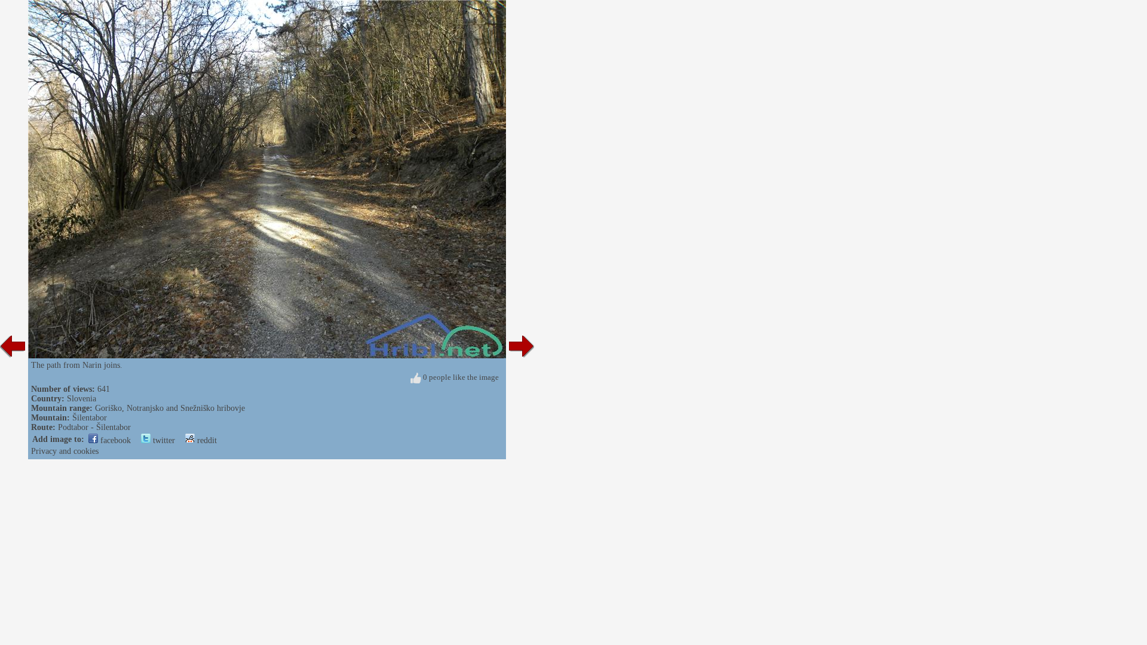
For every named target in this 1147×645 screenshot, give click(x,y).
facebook (114, 440)
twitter (163, 440)
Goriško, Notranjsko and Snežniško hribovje (170, 408)
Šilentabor (89, 417)
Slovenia (81, 398)
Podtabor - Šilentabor (94, 427)
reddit (206, 440)
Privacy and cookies (65, 451)
